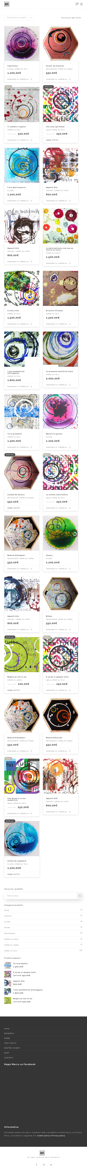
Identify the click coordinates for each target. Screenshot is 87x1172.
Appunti (8, 916)
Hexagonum (9, 933)
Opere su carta (11, 939)
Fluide (7, 922)
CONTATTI (8, 1058)
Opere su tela (10, 951)
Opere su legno (11, 945)
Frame (7, 927)
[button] (19, 17)
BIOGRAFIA (9, 1033)
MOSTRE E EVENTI (12, 1048)
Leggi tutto (52, 140)
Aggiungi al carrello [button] (18, 79)
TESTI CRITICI (10, 1043)
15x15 (6, 910)
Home (6, 1028)
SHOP (6, 1053)
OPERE (7, 1038)
